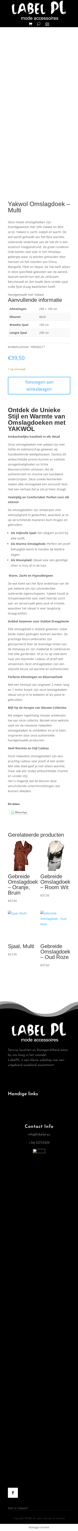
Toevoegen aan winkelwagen (39, 385)
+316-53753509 (39, 1143)
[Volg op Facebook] (13, 1493)
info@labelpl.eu (39, 1134)
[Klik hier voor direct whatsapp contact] (39, 1152)
